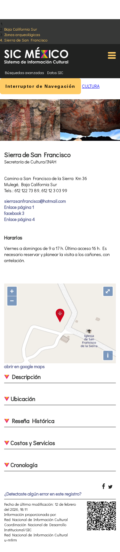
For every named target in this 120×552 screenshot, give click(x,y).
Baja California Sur (20, 29)
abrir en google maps (24, 366)
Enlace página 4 (19, 219)
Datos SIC (55, 72)
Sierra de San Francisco (25, 39)
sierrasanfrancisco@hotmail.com (35, 201)
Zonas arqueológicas (22, 34)
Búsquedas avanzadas (24, 72)
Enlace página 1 (19, 207)
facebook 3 (14, 213)
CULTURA (91, 86)
